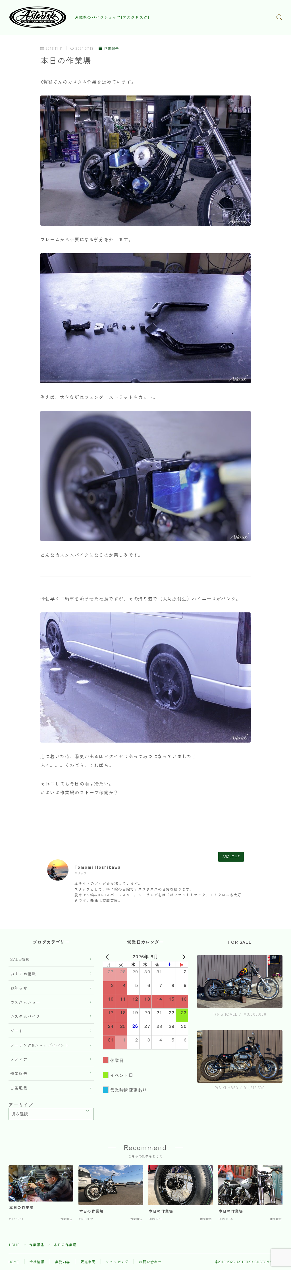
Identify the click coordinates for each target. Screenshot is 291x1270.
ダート (16, 1031)
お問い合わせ (150, 1261)
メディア (19, 1059)
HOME (14, 1244)
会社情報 (37, 1261)
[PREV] (108, 956)
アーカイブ (21, 1104)
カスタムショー (25, 1002)
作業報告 (111, 48)
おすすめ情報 (23, 973)
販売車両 (87, 1261)
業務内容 (62, 1261)
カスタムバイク (25, 1016)
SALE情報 (20, 959)
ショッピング (117, 1261)
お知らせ (19, 988)
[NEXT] (182, 956)
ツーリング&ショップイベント (39, 1045)
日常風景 (19, 1088)
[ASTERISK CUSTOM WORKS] (37, 17)
